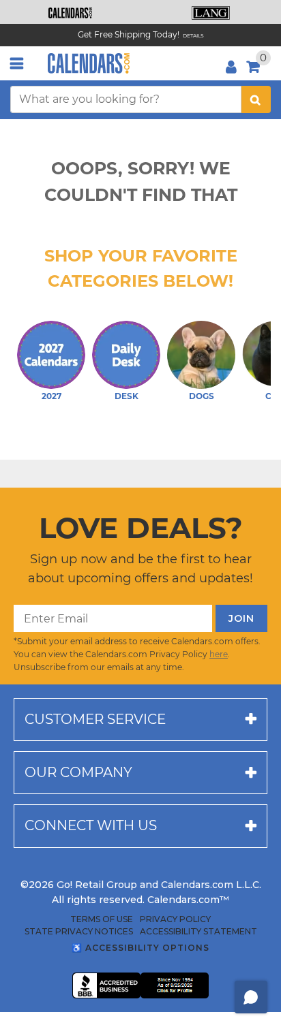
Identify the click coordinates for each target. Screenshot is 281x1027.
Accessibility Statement (198, 931)
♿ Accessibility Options (140, 948)
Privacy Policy (175, 919)
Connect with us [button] (91, 825)
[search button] (256, 99)
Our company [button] (78, 772)
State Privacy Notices (79, 931)
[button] (70, 12)
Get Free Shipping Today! (128, 34)
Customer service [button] (95, 719)
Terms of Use (101, 919)
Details (193, 36)
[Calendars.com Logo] (88, 63)
